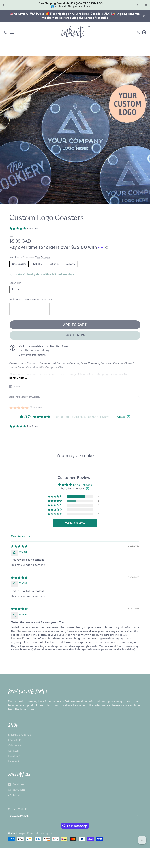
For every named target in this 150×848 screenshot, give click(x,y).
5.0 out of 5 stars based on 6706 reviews (83, 417)
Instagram (14, 756)
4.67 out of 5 (84, 485)
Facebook (13, 761)
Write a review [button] (75, 523)
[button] (72, 201)
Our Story (13, 750)
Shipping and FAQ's (19, 735)
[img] (19, 546)
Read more (16, 378)
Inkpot (22, 833)
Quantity (15, 283)
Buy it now (75, 335)
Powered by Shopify (39, 833)
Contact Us (14, 740)
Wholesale (14, 745)
